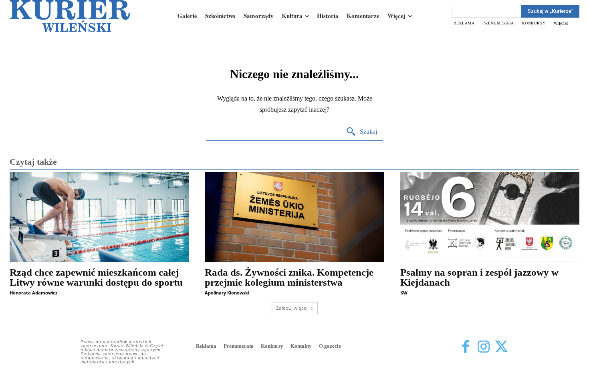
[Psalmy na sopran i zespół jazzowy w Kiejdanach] (489, 217)
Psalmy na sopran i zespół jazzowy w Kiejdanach (479, 277)
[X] (501, 347)
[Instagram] (483, 347)
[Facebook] (465, 347)
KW (403, 293)
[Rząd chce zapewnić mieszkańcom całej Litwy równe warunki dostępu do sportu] (99, 217)
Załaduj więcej (292, 307)
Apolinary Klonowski (227, 293)
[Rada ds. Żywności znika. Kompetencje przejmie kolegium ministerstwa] (294, 217)
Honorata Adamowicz (33, 293)
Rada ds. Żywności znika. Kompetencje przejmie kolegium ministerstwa (289, 277)
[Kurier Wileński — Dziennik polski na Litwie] (70, 16)
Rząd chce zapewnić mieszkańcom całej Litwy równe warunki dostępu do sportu (96, 277)
